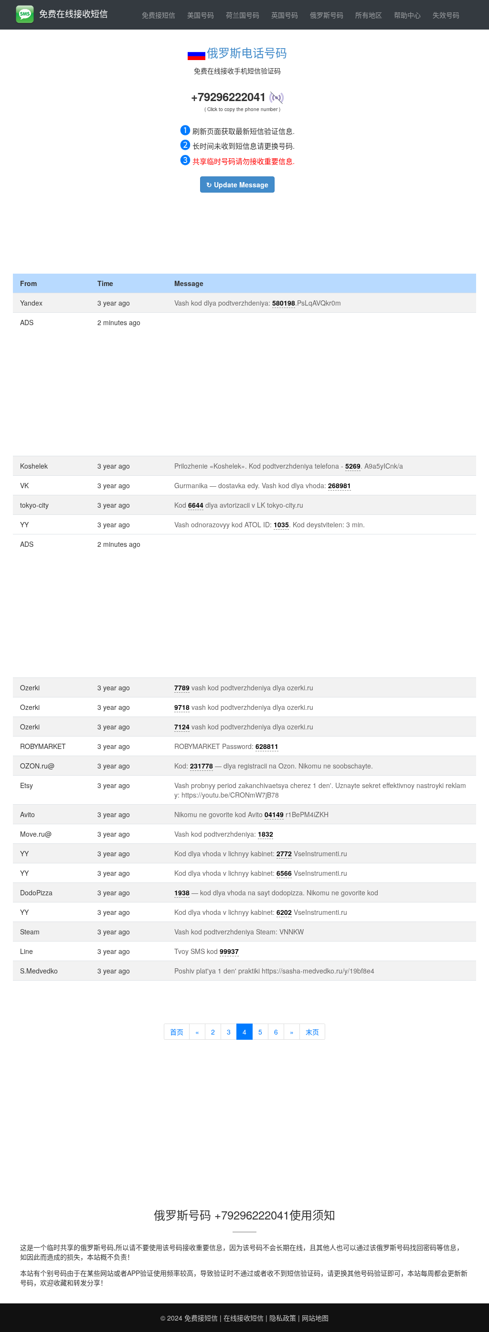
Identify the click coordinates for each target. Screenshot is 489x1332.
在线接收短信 (243, 1317)
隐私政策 (282, 1317)
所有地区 (368, 15)
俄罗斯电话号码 (247, 52)
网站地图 (315, 1317)
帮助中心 (407, 15)
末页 (312, 1031)
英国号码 (284, 15)
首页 (176, 1031)
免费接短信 (158, 15)
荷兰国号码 (242, 15)
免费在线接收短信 (73, 13)
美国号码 (200, 15)
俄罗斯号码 (326, 15)
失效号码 (446, 15)
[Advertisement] (237, 230)
